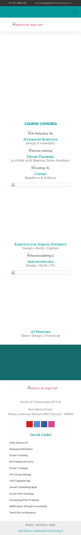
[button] (75, 12)
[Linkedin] (37, 424)
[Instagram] (51, 424)
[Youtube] (29, 424)
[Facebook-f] (44, 424)
